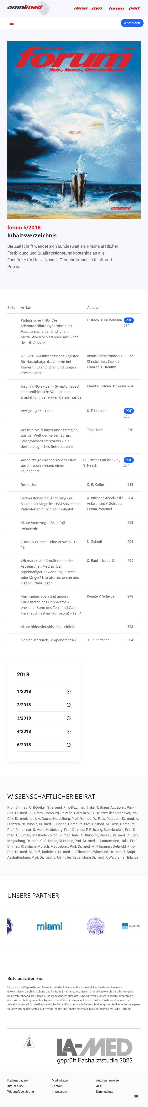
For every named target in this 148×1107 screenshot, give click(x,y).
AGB (99, 1086)
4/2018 (24, 731)
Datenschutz (104, 1091)
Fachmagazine (17, 1080)
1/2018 (24, 691)
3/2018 (24, 718)
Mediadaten (60, 1080)
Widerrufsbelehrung (20, 1091)
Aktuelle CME (16, 1086)
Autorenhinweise (107, 1080)
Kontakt (57, 1086)
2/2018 (24, 704)
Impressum (59, 1091)
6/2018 (24, 744)
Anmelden (132, 23)
